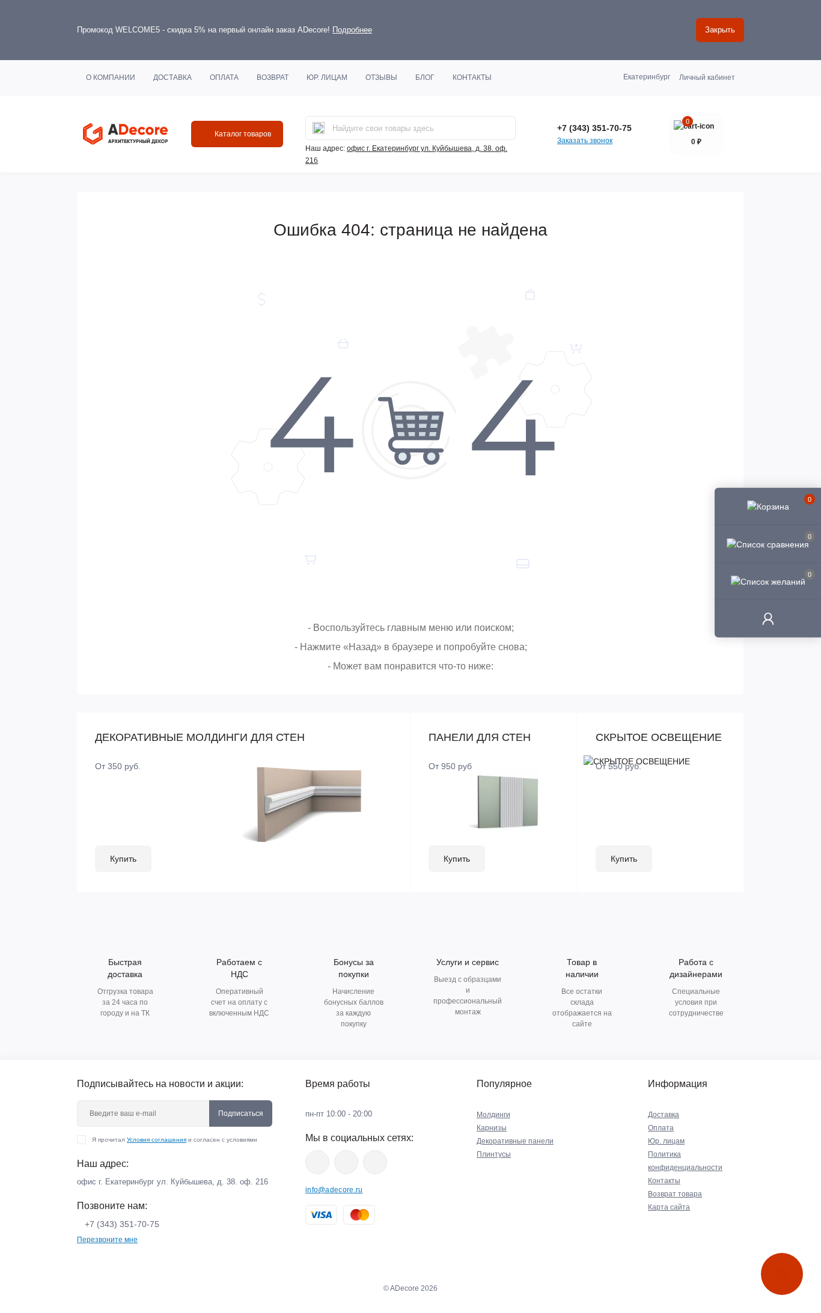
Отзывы (381, 77)
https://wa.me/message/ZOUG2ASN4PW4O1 (375, 1162)
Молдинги (493, 1114)
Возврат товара (675, 1194)
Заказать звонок (584, 140)
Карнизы (492, 1128)
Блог (425, 77)
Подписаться (240, 1113)
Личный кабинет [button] (707, 77)
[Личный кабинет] (768, 619)
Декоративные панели (515, 1141)
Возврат (272, 77)
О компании (110, 77)
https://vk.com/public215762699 (317, 1162)
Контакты (472, 77)
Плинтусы (494, 1154)
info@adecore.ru (334, 1190)
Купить (123, 859)
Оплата (224, 77)
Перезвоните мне (107, 1239)
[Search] (318, 128)
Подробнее (352, 29)
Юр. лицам (327, 77)
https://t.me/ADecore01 (346, 1162)
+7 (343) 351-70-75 (594, 128)
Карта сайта (669, 1207)
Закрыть (720, 29)
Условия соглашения (156, 1139)
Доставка (172, 77)
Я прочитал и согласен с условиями (174, 1139)
